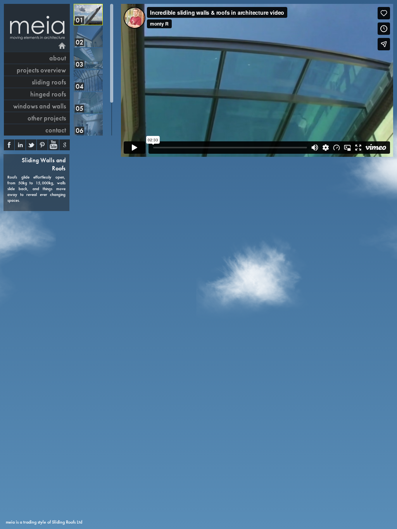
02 (79, 42)
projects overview (41, 69)
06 (79, 130)
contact (55, 129)
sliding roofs (49, 81)
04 (79, 86)
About (57, 57)
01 (79, 19)
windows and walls (39, 105)
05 (79, 108)
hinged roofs (48, 93)
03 (79, 64)
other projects (47, 117)
